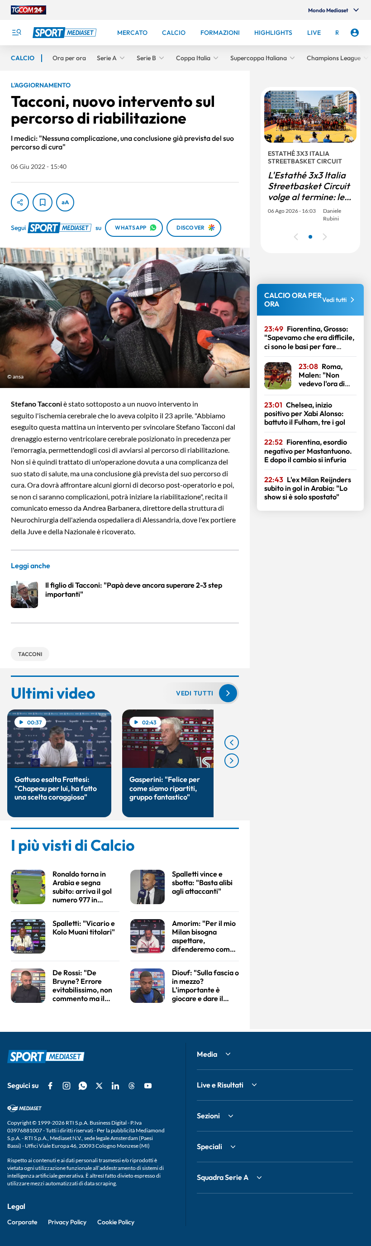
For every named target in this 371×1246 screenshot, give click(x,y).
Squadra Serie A (222, 1177)
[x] (99, 1085)
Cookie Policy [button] (115, 1222)
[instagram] (66, 1085)
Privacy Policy (67, 1222)
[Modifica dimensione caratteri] (65, 202)
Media (207, 1054)
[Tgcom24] (28, 9)
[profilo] (354, 32)
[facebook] (50, 1085)
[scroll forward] (231, 760)
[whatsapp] (82, 1085)
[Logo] (66, 32)
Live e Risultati (220, 1084)
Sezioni (208, 1115)
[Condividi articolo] (20, 202)
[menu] (16, 32)
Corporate (22, 1222)
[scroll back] (231, 742)
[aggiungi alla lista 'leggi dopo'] (42, 202)
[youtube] (147, 1085)
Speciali (209, 1146)
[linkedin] (115, 1085)
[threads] (131, 1085)
